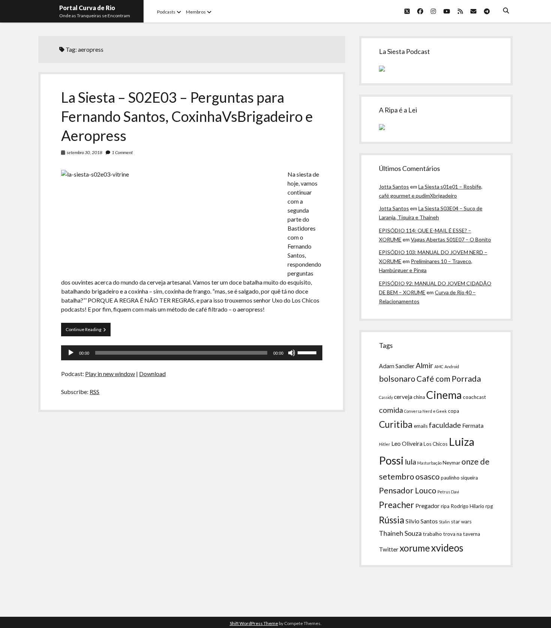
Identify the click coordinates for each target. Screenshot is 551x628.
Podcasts (166, 12)
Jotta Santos (394, 186)
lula (410, 461)
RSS (94, 391)
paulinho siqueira (459, 478)
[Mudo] (291, 353)
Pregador (427, 505)
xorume (415, 548)
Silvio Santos (422, 521)
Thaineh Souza (400, 533)
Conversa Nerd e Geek (425, 411)
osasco (427, 476)
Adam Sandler (397, 366)
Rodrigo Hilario (467, 506)
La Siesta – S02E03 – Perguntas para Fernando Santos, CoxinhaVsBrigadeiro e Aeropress (187, 116)
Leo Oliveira (406, 443)
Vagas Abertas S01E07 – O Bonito (451, 239)
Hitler (384, 444)
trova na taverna (461, 534)
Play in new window (110, 373)
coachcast (474, 397)
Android (452, 366)
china (419, 397)
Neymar (451, 463)
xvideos (447, 548)
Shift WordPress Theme (254, 623)
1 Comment (122, 152)
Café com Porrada (448, 379)
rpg (489, 506)
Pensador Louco (407, 490)
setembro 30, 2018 (84, 152)
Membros (196, 12)
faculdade (445, 424)
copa (453, 411)
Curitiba (396, 424)
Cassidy (386, 397)
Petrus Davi (448, 491)
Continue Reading (88, 331)
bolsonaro (397, 379)
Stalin (444, 521)
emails (421, 426)
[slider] (308, 352)
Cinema (444, 394)
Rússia (391, 519)
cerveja (403, 396)
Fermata (473, 425)
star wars (461, 522)
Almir (424, 365)
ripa (445, 506)
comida (391, 409)
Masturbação (429, 462)
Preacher (396, 504)
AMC (438, 366)
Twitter (388, 549)
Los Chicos (436, 444)
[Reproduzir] (71, 353)
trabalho (432, 534)
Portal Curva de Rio (87, 7)
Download (152, 373)
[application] (191, 352)
